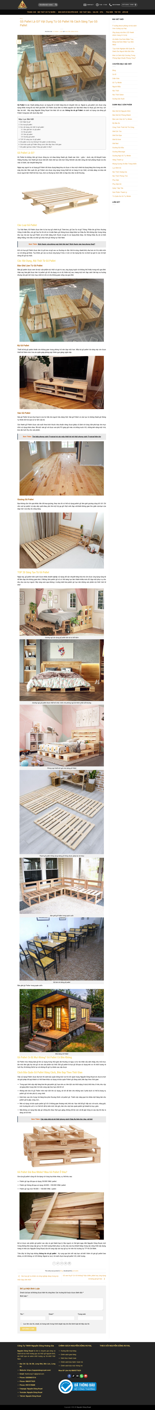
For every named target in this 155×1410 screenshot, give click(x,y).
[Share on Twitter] (58, 1263)
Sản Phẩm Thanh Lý (119, 192)
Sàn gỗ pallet (28, 134)
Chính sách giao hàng (68, 1355)
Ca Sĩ (114, 74)
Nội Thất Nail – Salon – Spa (91, 12)
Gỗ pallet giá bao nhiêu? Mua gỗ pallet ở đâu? (36, 147)
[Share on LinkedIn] (69, 1263)
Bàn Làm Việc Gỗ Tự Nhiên (122, 119)
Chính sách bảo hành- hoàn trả (72, 1362)
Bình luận (24, 1296)
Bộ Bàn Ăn (116, 123)
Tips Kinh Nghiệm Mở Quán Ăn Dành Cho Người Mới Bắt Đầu (123, 50)
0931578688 (30, 1385)
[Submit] (56, 5)
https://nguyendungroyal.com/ (39, 1370)
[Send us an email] (77, 1376)
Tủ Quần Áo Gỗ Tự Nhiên (121, 196)
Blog (21, 18)
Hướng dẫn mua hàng (68, 1351)
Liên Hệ (125, 12)
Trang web (82, 1314)
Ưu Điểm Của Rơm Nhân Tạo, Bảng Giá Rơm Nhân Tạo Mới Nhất (123, 42)
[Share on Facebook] (54, 1263)
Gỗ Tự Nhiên (117, 83)
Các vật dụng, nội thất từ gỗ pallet (32, 127)
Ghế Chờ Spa (117, 135)
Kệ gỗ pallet (28, 132)
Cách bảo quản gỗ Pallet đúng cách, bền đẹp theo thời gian (40, 144)
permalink (75, 1271)
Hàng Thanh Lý (117, 160)
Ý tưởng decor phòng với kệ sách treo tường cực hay (124, 27)
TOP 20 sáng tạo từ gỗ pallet (30, 139)
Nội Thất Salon (118, 95)
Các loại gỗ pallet (26, 125)
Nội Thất (115, 91)
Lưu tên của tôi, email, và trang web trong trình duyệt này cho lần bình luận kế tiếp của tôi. (56, 1324)
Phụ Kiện (109, 12)
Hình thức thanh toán (68, 1358)
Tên (22, 1314)
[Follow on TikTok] (73, 1376)
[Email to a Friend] (61, 1263)
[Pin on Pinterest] (65, 1263)
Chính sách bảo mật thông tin (72, 1366)
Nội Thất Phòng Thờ (120, 176)
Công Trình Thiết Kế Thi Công (123, 127)
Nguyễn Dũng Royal (71, 31)
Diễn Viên (115, 78)
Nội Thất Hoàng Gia (119, 172)
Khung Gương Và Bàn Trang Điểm (124, 164)
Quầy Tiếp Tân (117, 188)
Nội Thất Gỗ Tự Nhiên (46, 12)
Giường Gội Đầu (118, 148)
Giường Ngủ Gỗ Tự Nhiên (121, 156)
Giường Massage (118, 152)
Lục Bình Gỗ (116, 168)
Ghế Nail (115, 143)
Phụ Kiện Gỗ (116, 184)
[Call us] (81, 1376)
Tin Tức (117, 12)
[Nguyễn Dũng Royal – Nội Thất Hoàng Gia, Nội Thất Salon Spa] (26, 5)
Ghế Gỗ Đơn (116, 139)
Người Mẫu (116, 87)
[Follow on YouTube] (86, 1376)
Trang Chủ (31, 12)
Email (51, 1314)
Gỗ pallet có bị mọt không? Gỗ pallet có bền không (38, 142)
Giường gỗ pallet (29, 137)
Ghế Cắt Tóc (117, 131)
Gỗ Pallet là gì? (25, 122)
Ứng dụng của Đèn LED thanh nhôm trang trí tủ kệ (123, 33)
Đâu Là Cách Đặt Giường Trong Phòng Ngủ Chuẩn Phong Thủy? (124, 56)
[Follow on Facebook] (69, 1376)
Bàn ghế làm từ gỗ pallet (32, 129)
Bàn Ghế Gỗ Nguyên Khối (68, 12)
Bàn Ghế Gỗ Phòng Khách (121, 115)
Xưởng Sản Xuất (118, 99)
